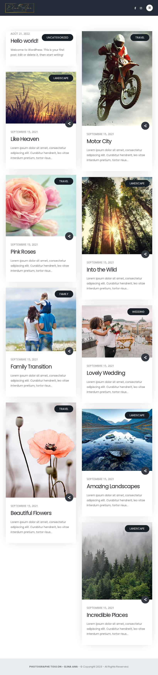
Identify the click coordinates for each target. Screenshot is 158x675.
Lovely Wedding (106, 373)
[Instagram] (141, 8)
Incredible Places (107, 615)
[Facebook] (135, 8)
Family (64, 294)
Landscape (61, 78)
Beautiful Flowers (31, 513)
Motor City (99, 141)
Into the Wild (102, 269)
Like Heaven (25, 139)
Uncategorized (57, 37)
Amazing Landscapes (113, 486)
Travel (140, 37)
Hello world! (24, 41)
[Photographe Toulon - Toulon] (19, 8)
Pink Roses (23, 252)
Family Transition (31, 366)
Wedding (138, 312)
